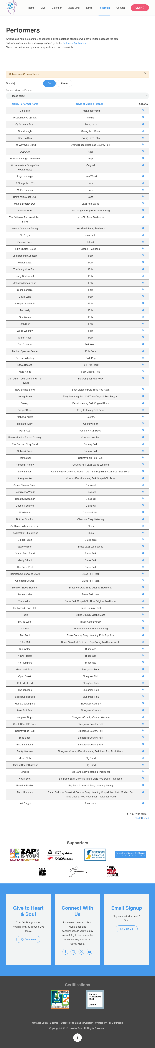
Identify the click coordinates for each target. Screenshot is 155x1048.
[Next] (144, 818)
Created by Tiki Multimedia (109, 1022)
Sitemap (54, 1022)
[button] (77, 1037)
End (147, 818)
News (89, 7)
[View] (143, 110)
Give (43, 7)
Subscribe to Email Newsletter (77, 1022)
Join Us (128, 928)
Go (49, 83)
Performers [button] (104, 7)
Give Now (30, 939)
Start (137, 818)
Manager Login (40, 1022)
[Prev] (140, 818)
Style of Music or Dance (18, 90)
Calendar (57, 7)
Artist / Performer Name (25, 104)
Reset (64, 83)
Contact (120, 7)
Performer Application (74, 43)
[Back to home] (11, 7)
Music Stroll (74, 7)
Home (31, 7)
